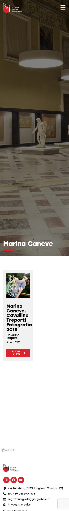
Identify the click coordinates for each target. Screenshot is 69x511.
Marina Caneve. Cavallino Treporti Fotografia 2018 (19, 318)
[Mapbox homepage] (8, 450)
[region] (34, 412)
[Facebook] (13, 480)
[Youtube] (21, 480)
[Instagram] (6, 480)
